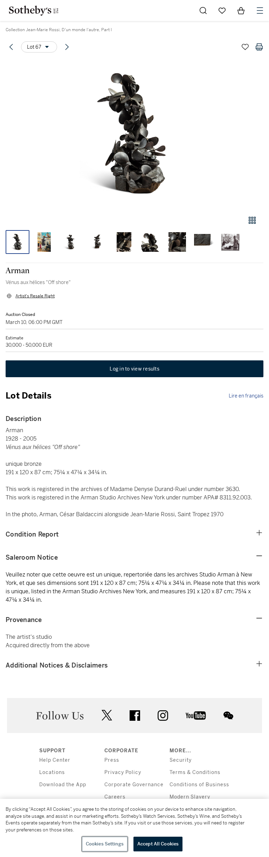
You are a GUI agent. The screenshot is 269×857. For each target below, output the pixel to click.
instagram (163, 715)
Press (111, 760)
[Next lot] (67, 47)
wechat (228, 715)
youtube (196, 715)
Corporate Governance (134, 785)
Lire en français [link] (246, 396)
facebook (135, 715)
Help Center (54, 760)
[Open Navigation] (259, 10)
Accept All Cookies (158, 844)
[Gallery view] (252, 220)
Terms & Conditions (195, 772)
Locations (52, 772)
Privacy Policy (122, 772)
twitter (107, 715)
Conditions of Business (199, 785)
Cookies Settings (105, 844)
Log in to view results (134, 369)
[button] (134, 134)
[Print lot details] (259, 47)
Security (181, 760)
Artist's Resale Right (35, 296)
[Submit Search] (203, 10)
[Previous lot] (11, 47)
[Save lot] (245, 47)
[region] (134, 828)
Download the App (62, 785)
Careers (114, 797)
